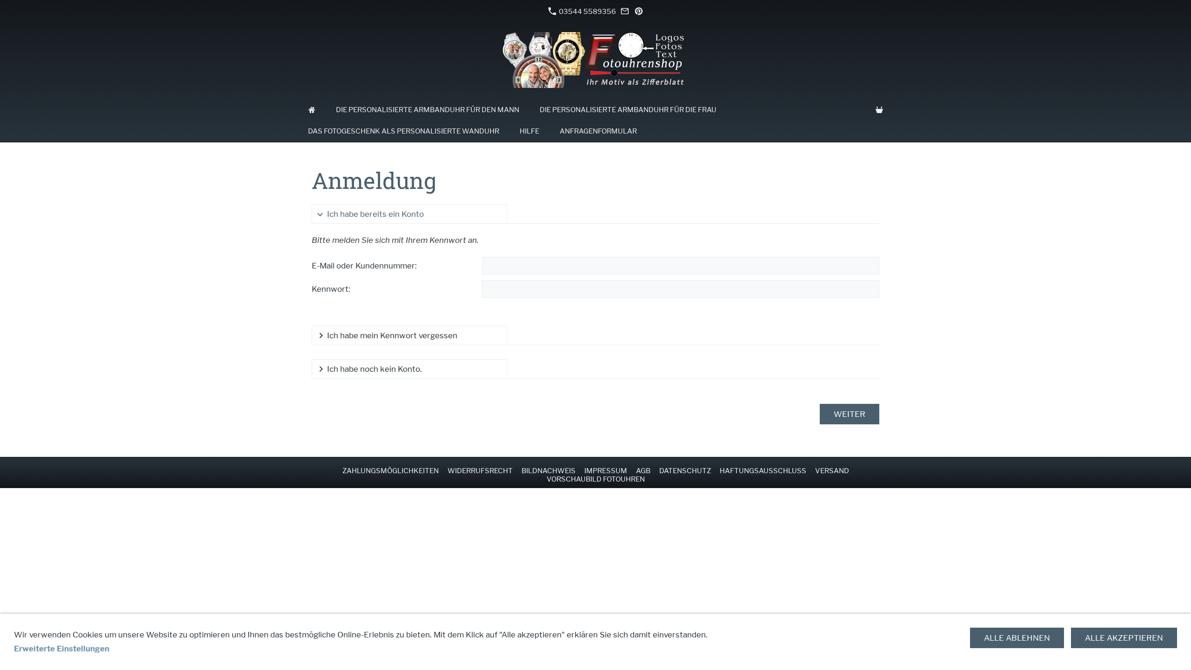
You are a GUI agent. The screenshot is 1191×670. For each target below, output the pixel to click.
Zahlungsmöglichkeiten (390, 471)
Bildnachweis (548, 471)
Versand (832, 471)
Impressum (605, 471)
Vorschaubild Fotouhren (596, 479)
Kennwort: (331, 289)
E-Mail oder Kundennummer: (364, 265)
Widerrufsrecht (480, 471)
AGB (643, 471)
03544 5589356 (586, 11)
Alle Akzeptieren (1124, 638)
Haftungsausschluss (763, 471)
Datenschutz (685, 471)
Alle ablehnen (1017, 638)
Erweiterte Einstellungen (61, 648)
